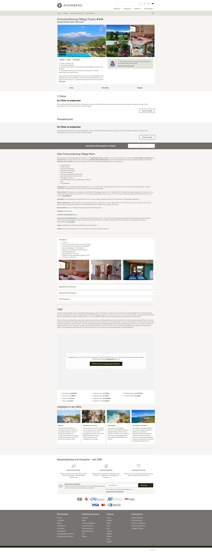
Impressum (85, 518)
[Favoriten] (144, 3)
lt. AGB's (71, 222)
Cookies (84, 536)
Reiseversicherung (87, 528)
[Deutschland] (153, 3)
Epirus (108, 526)
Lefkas (109, 523)
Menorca (109, 531)
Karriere (59, 523)
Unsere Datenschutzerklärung (114, 491)
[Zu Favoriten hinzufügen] (153, 13)
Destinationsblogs (137, 520)
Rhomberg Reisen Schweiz (65, 536)
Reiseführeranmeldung (138, 526)
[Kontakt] (149, 3)
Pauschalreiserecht (87, 526)
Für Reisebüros (61, 526)
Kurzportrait (60, 520)
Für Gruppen (61, 528)
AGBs (83, 520)
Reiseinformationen (88, 531)
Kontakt (59, 518)
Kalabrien (109, 533)
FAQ (83, 533)
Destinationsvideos (137, 518)
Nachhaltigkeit (61, 531)
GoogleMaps (110, 359)
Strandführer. (66, 196)
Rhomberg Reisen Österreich (65, 533)
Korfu (108, 528)
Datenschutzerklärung (88, 523)
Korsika (109, 518)
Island (108, 539)
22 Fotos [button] (62, 53)
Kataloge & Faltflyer (137, 528)
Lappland (109, 541)
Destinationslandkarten (138, 523)
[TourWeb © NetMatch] (152, 549)
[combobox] (129, 4)
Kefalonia (109, 520)
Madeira (109, 536)
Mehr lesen (62, 81)
